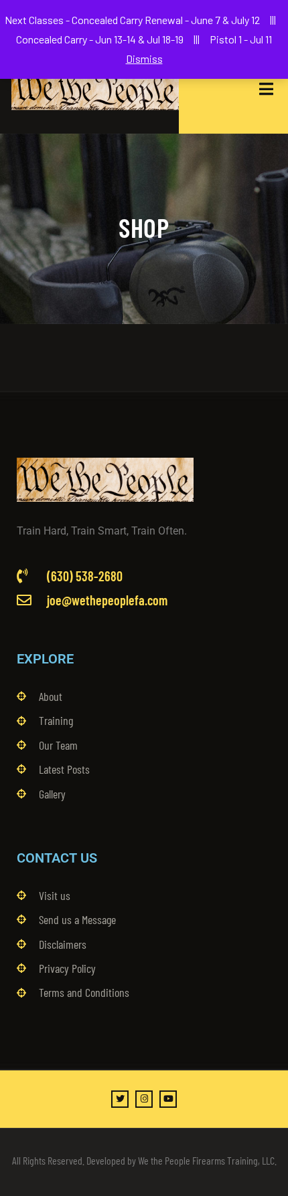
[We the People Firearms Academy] (95, 89)
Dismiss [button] (144, 58)
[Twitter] (120, 1099)
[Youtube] (168, 1099)
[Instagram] (144, 1099)
